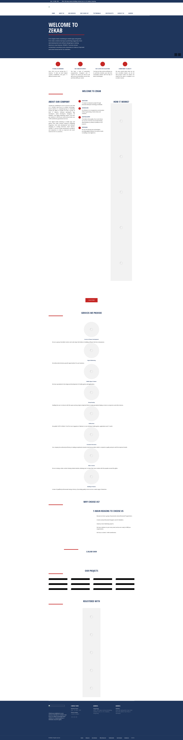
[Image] (91, 329)
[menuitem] (52, 13)
